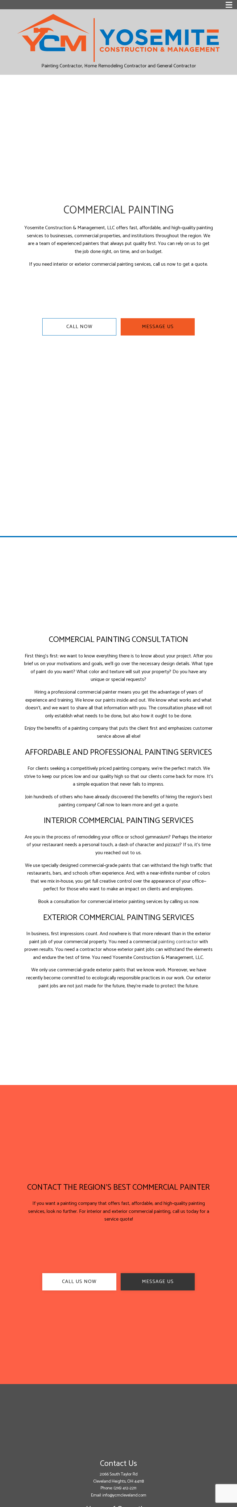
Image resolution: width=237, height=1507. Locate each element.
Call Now (79, 327)
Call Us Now (79, 1281)
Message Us (158, 327)
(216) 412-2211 (125, 1488)
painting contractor (178, 942)
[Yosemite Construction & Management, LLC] (118, 37)
